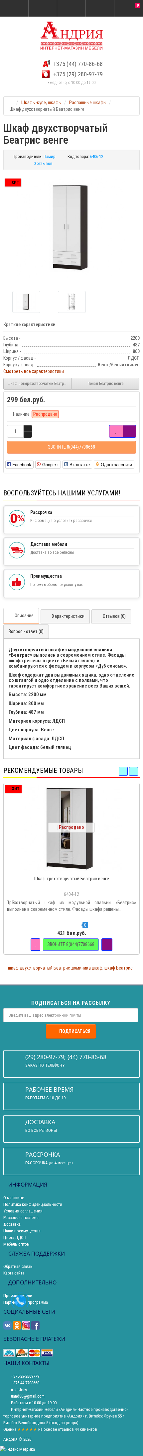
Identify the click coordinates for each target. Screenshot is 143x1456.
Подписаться (74, 1031)
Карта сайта (13, 1273)
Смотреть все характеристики (33, 371)
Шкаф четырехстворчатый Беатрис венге (40, 383)
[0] (128, 9)
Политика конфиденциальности (32, 1204)
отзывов (66, 1429)
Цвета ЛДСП (14, 1237)
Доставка (12, 1224)
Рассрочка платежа (21, 1217)
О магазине (13, 1197)
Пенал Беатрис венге (105, 383)
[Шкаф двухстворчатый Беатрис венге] (71, 228)
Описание (24, 615)
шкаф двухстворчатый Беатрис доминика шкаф (55, 968)
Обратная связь (18, 1266)
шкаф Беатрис (118, 968)
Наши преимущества (22, 1230)
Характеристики (68, 616)
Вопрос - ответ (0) (26, 631)
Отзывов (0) (114, 616)
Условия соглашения (23, 1210)
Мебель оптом (16, 1244)
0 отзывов (43, 163)
